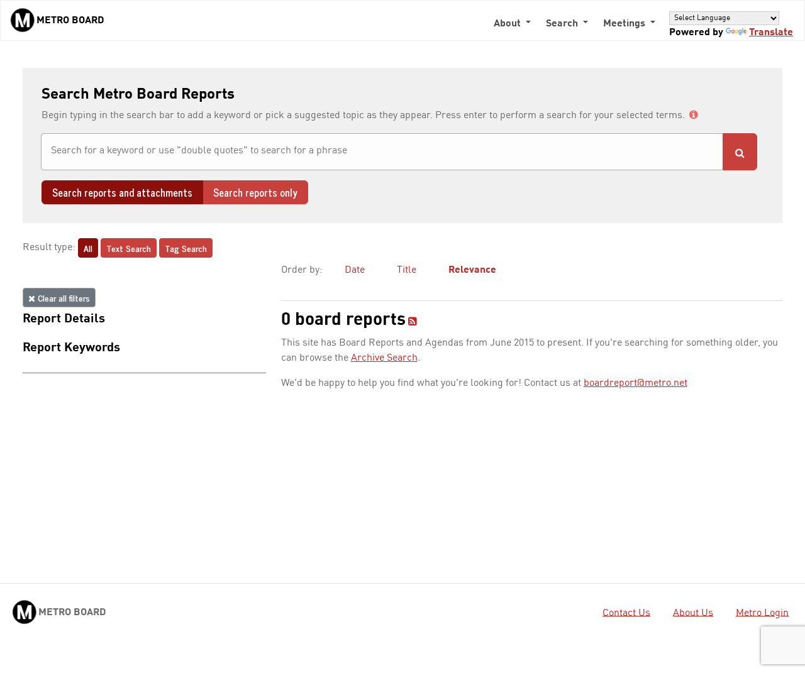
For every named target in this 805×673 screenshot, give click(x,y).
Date (355, 270)
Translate (771, 33)
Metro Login (762, 613)
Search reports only (255, 192)
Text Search (128, 248)
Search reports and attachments (122, 192)
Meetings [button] (625, 24)
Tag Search (186, 248)
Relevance (472, 270)
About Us (693, 613)
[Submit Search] (740, 151)
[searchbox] (382, 150)
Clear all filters (62, 297)
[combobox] (382, 151)
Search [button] (563, 24)
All (88, 248)
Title (406, 270)
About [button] (508, 24)
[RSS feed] (412, 322)
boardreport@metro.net (635, 383)
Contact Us (626, 613)
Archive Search (384, 358)
